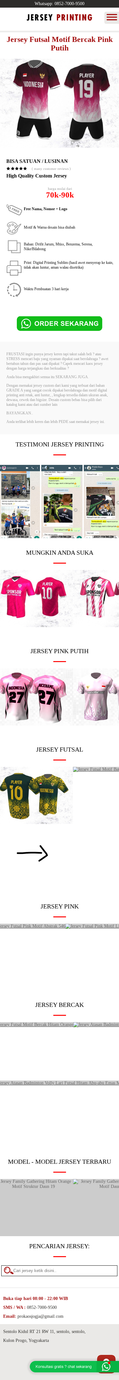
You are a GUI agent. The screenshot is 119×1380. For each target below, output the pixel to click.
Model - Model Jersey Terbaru (59, 1161)
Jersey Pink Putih (59, 650)
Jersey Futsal (59, 749)
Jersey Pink (60, 906)
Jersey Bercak (59, 1004)
